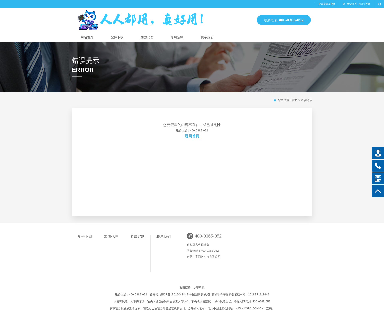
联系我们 (207, 37)
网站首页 (87, 37)
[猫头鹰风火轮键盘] (140, 18)
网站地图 (351, 4)
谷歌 (367, 4)
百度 (361, 4)
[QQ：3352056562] (378, 153)
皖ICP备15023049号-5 (174, 294)
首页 (295, 100)
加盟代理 (147, 37)
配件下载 (117, 37)
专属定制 (177, 37)
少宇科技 (199, 287)
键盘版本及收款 (327, 4)
